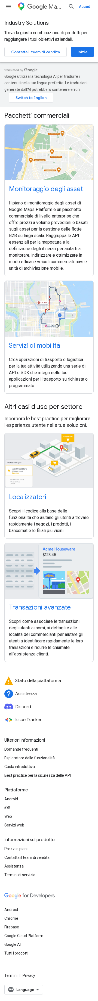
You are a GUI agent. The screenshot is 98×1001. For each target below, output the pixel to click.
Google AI (12, 944)
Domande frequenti (21, 749)
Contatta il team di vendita (35, 51)
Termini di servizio (19, 875)
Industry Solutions (26, 23)
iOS (7, 808)
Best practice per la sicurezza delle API (37, 775)
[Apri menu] (8, 6)
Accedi (85, 6)
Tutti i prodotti (16, 953)
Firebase (11, 927)
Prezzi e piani (15, 849)
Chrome (11, 918)
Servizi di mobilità (34, 345)
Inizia (82, 51)
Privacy (29, 975)
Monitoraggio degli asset (46, 189)
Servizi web (14, 825)
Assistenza (14, 866)
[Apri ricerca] (71, 6)
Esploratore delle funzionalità (29, 758)
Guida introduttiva (19, 766)
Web (8, 816)
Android (11, 799)
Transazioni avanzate (40, 607)
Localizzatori (27, 497)
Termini (10, 975)
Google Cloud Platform (23, 936)
